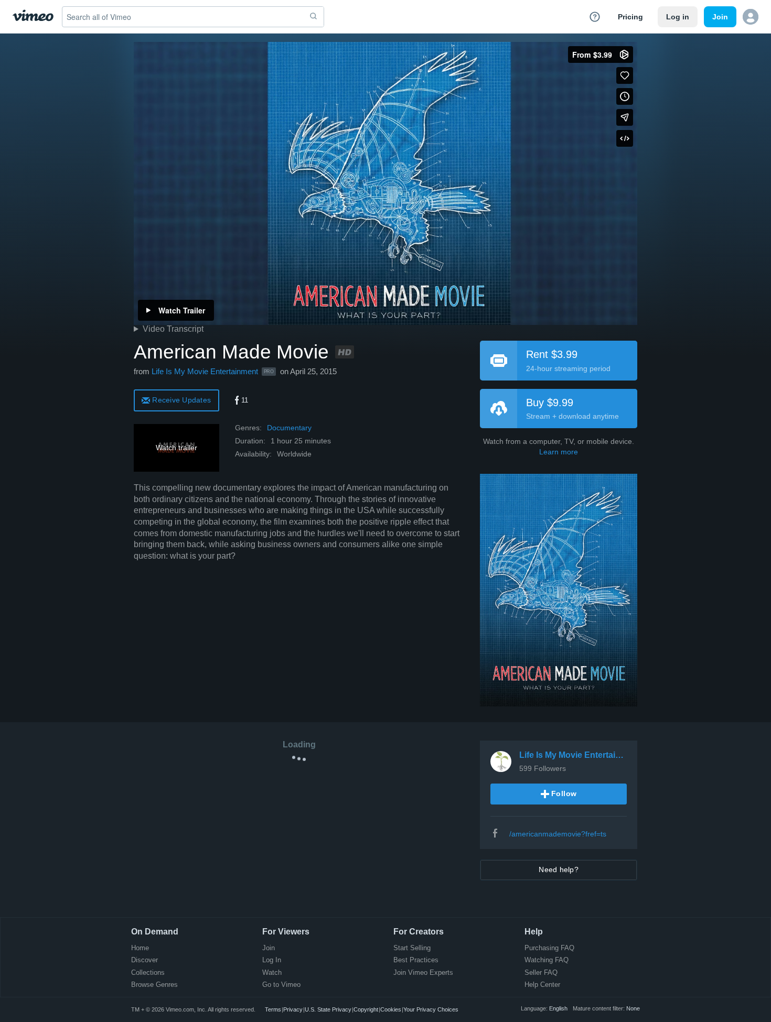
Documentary (289, 427)
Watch (272, 973)
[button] (750, 17)
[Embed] (624, 138)
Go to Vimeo (281, 985)
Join (268, 948)
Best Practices (415, 960)
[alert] (176, 399)
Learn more (558, 452)
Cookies (390, 1009)
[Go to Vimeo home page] (33, 16)
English (558, 1008)
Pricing (630, 17)
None (633, 1008)
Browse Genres (154, 985)
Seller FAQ (541, 973)
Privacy (293, 1009)
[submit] (314, 17)
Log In (271, 960)
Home (140, 948)
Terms (273, 1009)
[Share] (624, 117)
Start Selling (412, 948)
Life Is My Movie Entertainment (205, 371)
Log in (677, 17)
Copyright (366, 1009)
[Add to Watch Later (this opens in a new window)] (624, 96)
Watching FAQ (546, 960)
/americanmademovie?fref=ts (557, 834)
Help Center (542, 985)
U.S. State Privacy (328, 1009)
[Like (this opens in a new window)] (624, 75)
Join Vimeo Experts (423, 973)
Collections (148, 973)
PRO (269, 371)
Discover (144, 960)
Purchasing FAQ (549, 948)
